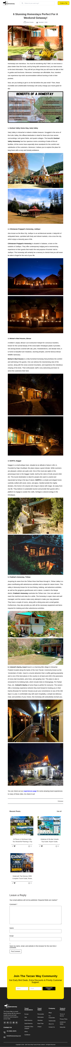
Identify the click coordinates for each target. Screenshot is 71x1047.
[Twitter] (5, 1022)
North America (28, 1020)
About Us (51, 1024)
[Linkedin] (13, 1022)
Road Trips (40, 1023)
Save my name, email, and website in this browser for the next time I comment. (33, 946)
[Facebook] (7, 1022)
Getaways (60, 801)
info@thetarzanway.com (14, 1036)
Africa (26, 1031)
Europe (26, 1014)
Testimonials (52, 1020)
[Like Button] (14, 846)
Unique (39, 1026)
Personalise (40, 1014)
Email (11, 936)
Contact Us (52, 1027)
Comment (13, 904)
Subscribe (62, 1027)
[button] (35, 107)
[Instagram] (10, 1022)
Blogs (50, 1012)
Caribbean (27, 1034)
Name (12, 928)
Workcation (40, 1017)
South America (28, 1023)
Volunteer (40, 1020)
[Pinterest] (16, 1022)
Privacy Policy (63, 1019)
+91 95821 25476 (11, 1031)
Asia (26, 1017)
